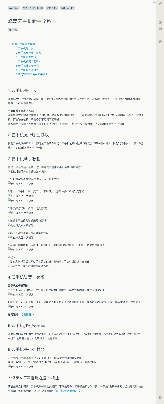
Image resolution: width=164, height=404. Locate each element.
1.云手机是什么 (24, 48)
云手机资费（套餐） (67, 390)
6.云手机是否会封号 (27, 70)
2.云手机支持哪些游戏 (28, 52)
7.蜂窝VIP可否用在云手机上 (32, 74)
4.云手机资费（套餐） (28, 61)
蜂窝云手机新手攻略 (23, 44)
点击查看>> (27, 314)
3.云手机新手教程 (26, 57)
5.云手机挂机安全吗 (27, 65)
